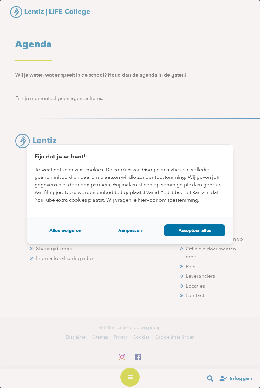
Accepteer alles (195, 230)
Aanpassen (130, 230)
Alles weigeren (65, 230)
